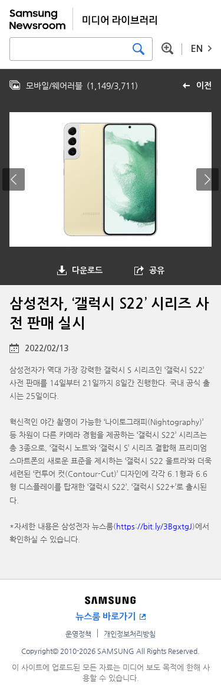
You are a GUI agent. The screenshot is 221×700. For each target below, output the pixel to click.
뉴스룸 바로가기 (105, 616)
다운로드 (87, 270)
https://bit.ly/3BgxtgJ (154, 526)
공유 (156, 270)
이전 (204, 85)
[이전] (13, 179)
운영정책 (78, 634)
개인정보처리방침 (130, 634)
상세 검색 (167, 48)
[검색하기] (138, 49)
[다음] (207, 179)
